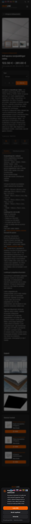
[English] (14, 490)
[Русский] (17, 490)
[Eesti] (11, 490)
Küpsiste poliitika (18, 520)
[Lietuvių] (23, 490)
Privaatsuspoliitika (7, 520)
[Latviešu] (20, 490)
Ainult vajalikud (15, 512)
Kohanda (15, 516)
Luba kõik (15, 508)
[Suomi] (26, 490)
